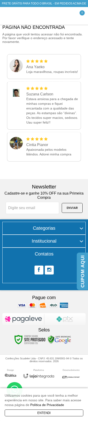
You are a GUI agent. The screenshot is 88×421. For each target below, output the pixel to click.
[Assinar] (72, 208)
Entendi (44, 413)
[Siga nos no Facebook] (39, 270)
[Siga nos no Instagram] (49, 270)
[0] (77, 15)
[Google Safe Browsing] (59, 339)
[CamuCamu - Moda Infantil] (33, 16)
